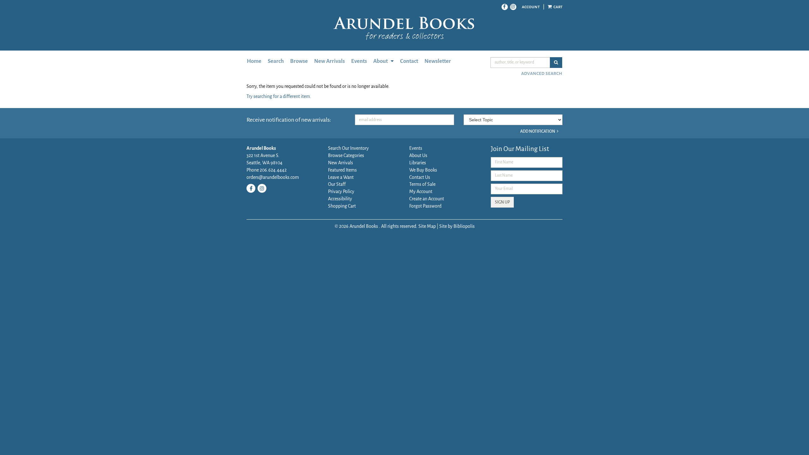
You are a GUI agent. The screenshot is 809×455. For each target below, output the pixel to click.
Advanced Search (541, 73)
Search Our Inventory (348, 148)
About (380, 61)
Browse (299, 61)
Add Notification (537, 131)
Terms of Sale (422, 184)
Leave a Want (341, 177)
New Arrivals (329, 61)
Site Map (427, 226)
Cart (557, 6)
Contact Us (419, 177)
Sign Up (502, 202)
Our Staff (337, 184)
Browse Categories (346, 155)
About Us (418, 155)
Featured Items (342, 170)
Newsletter (437, 61)
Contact (409, 61)
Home (254, 61)
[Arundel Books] (404, 28)
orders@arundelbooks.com (272, 177)
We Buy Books (423, 170)
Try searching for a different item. (278, 96)
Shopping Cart (342, 206)
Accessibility (340, 198)
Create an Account (426, 198)
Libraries (417, 162)
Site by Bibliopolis (457, 226)
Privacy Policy (341, 191)
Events (359, 61)
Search (276, 61)
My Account (420, 191)
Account (531, 6)
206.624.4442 (273, 170)
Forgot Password (425, 206)
